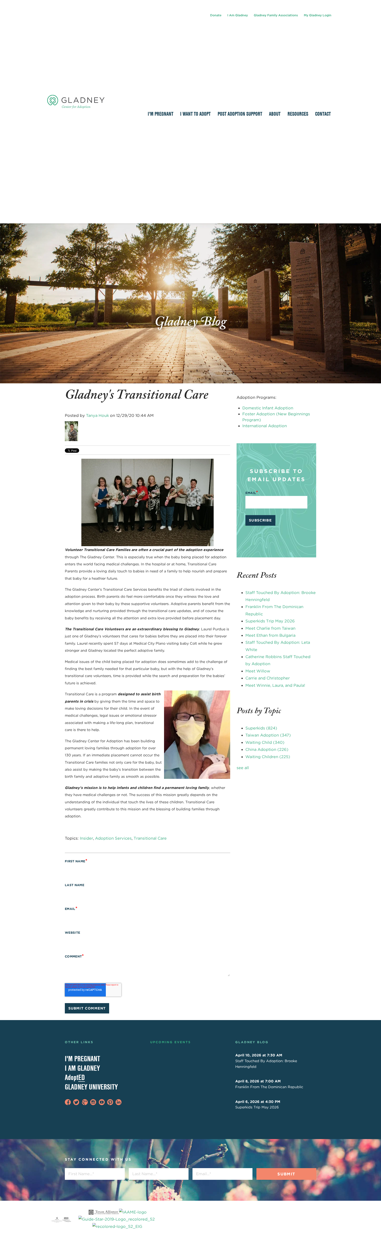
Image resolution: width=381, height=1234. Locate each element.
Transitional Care (150, 838)
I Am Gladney (237, 15)
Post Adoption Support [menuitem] (240, 113)
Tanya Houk (97, 415)
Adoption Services (113, 838)
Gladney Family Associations (276, 15)
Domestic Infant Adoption (267, 408)
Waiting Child (264, 742)
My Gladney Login (317, 15)
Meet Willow (257, 671)
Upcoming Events (170, 1042)
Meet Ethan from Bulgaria (270, 635)
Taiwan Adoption (268, 735)
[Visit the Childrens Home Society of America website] (57, 1219)
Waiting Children (267, 756)
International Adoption (264, 425)
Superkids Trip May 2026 (270, 621)
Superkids (261, 728)
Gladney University (91, 1087)
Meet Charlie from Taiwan (270, 628)
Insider (86, 838)
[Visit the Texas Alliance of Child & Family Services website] (117, 1219)
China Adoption (266, 749)
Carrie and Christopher (267, 678)
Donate (215, 15)
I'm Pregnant (82, 1058)
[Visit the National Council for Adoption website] (66, 1219)
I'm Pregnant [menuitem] (160, 113)
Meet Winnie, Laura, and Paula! (275, 685)
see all (243, 767)
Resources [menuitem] (298, 113)
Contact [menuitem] (323, 113)
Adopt (75, 1077)
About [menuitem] (274, 113)
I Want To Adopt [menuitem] (195, 113)
